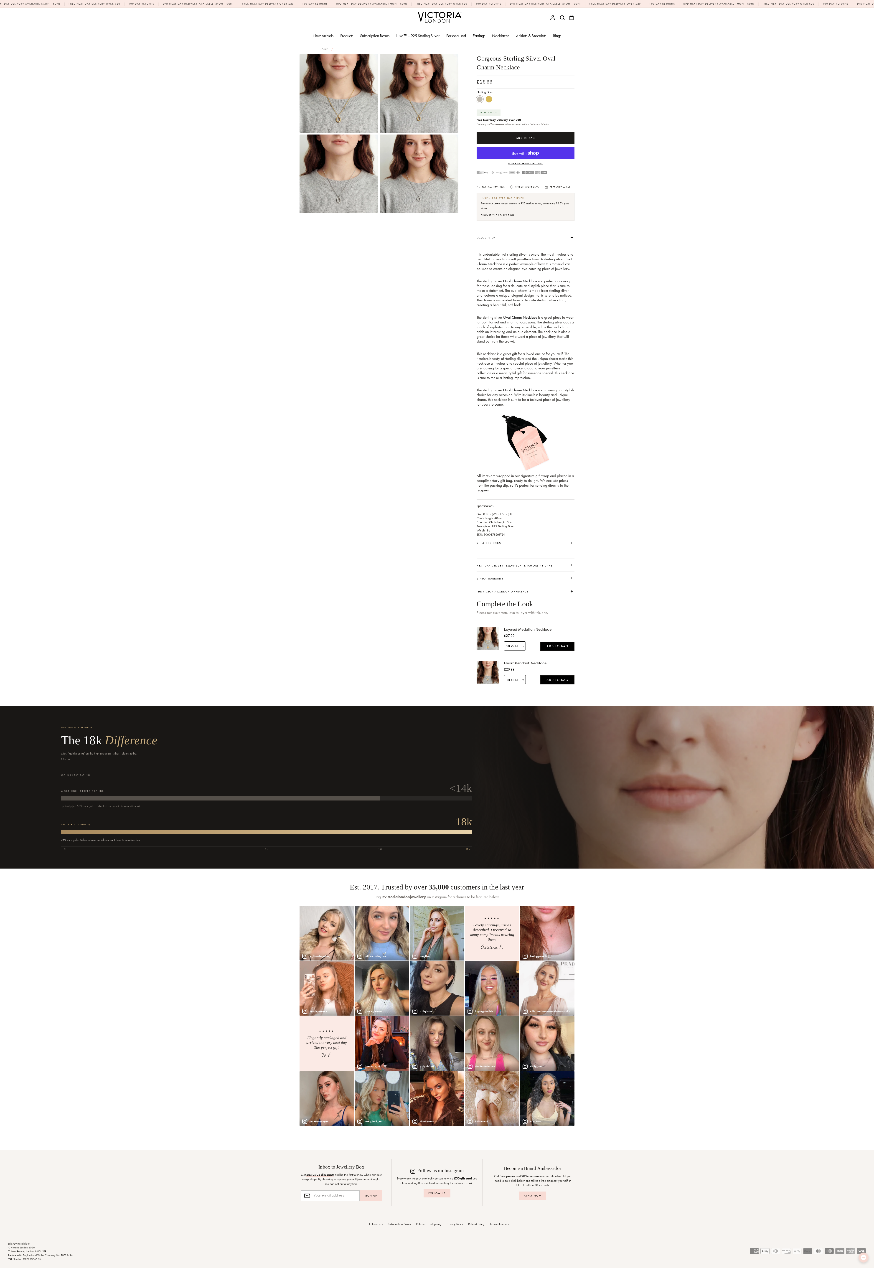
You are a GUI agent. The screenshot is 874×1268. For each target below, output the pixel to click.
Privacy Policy (455, 1224)
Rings (557, 35)
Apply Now (532, 1195)
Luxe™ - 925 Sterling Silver (418, 35)
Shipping (435, 1224)
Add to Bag (557, 646)
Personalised (456, 35)
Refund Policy (476, 1224)
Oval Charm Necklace (520, 281)
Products (346, 35)
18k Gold (489, 99)
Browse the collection (497, 215)
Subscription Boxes (374, 35)
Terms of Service (500, 1224)
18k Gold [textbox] (512, 646)
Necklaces (500, 35)
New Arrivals (323, 35)
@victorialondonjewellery (404, 896)
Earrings (479, 35)
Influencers (376, 1224)
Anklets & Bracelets (531, 35)
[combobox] (515, 646)
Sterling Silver (480, 99)
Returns (420, 1224)
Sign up (370, 1195)
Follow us (437, 1193)
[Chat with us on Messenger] (864, 1258)
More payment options (525, 163)
